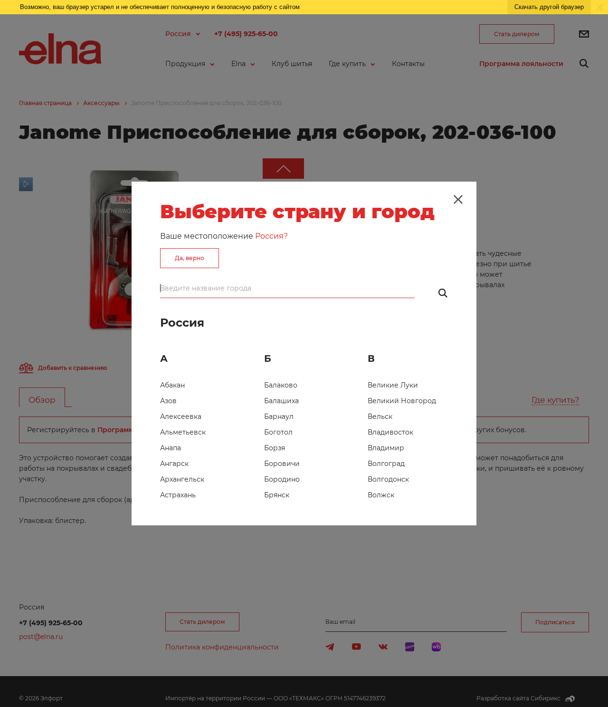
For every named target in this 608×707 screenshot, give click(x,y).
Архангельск (182, 479)
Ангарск (174, 463)
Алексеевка (180, 416)
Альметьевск (183, 432)
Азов (168, 401)
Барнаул (279, 416)
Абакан (172, 385)
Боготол (278, 432)
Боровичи (282, 463)
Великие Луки (393, 385)
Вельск (380, 416)
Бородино (282, 479)
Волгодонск (388, 479)
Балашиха (281, 401)
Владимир (386, 448)
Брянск (276, 495)
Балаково (280, 385)
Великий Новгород (402, 401)
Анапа (170, 448)
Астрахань (178, 495)
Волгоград (386, 463)
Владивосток (390, 432)
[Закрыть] (457, 199)
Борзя (274, 448)
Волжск (381, 495)
